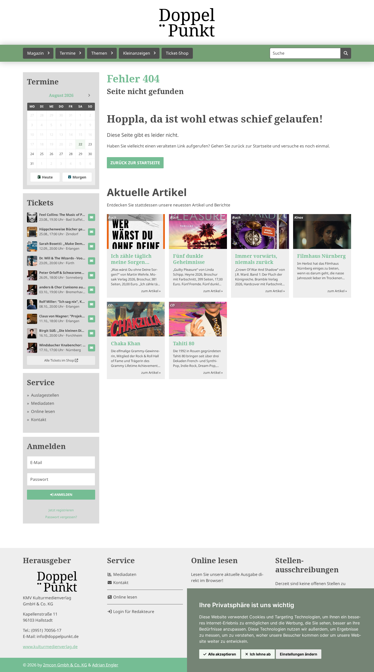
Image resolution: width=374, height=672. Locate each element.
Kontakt (38, 419)
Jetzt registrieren (61, 510)
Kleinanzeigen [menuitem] (136, 53)
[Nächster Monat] (89, 95)
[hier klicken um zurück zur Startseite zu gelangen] (187, 22)
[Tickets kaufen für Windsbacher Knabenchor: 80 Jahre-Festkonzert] (91, 347)
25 (42, 154)
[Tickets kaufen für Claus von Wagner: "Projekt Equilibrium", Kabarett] (91, 318)
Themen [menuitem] (99, 53)
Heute (47, 177)
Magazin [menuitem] (35, 53)
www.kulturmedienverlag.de (50, 646)
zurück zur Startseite (135, 163)
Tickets (40, 203)
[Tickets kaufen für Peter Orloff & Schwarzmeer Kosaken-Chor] (91, 275)
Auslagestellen (44, 395)
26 (51, 154)
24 (32, 154)
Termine (43, 82)
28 (71, 154)
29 (80, 154)
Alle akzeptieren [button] (222, 654)
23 (90, 144)
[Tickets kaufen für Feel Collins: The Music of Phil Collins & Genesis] (91, 217)
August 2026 (61, 95)
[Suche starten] (345, 53)
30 (90, 154)
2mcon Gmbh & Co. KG (65, 665)
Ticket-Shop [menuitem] (177, 53)
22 (80, 144)
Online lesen (42, 411)
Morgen (79, 177)
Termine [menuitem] (68, 53)
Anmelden (62, 494)
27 (61, 154)
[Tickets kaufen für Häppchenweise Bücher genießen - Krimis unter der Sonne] (91, 231)
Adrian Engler (105, 665)
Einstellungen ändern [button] (298, 654)
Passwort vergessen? (61, 517)
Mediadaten (42, 403)
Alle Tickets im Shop (59, 360)
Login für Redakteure (133, 611)
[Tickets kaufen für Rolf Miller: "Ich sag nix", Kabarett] (91, 304)
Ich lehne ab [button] (260, 654)
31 (32, 163)
